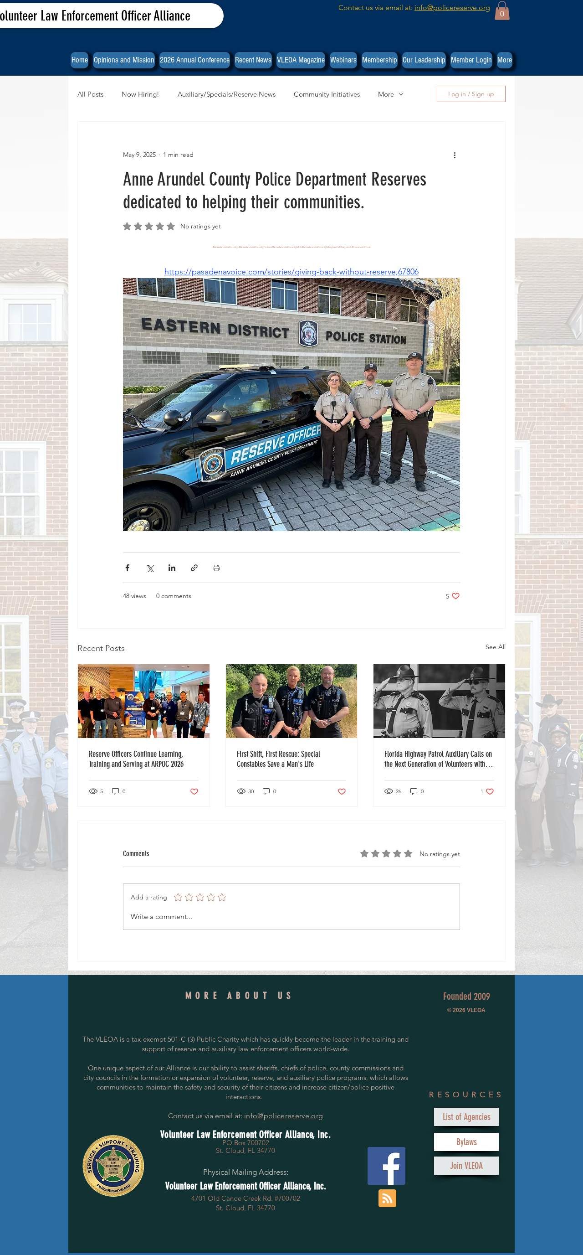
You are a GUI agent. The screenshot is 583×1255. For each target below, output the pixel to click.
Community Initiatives (327, 94)
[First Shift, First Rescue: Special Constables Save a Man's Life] (292, 701)
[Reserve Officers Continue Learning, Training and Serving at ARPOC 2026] (144, 701)
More (386, 94)
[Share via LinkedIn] (172, 567)
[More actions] (454, 154)
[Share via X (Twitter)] (149, 567)
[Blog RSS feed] (387, 1198)
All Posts (90, 94)
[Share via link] (194, 567)
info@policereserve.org (452, 7)
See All (496, 647)
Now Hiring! (140, 94)
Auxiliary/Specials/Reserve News (227, 94)
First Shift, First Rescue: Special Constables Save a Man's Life (278, 759)
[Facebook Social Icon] (386, 1166)
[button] (502, 10)
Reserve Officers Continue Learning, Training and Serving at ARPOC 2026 (136, 759)
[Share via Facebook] (127, 567)
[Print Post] (216, 567)
